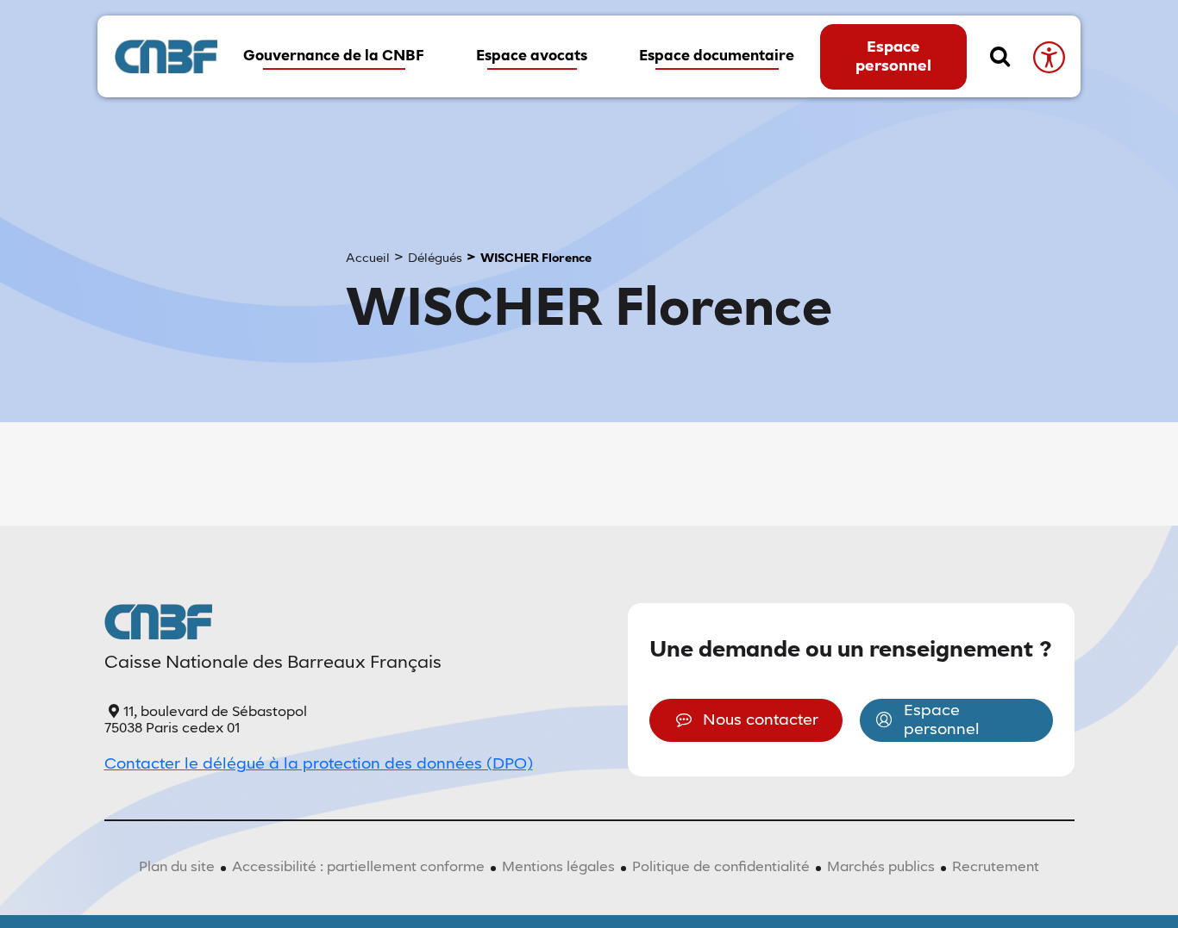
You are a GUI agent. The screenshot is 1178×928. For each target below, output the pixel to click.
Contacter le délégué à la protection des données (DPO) (318, 764)
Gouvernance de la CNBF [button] (333, 56)
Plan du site (177, 868)
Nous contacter (760, 720)
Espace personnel (893, 57)
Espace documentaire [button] (716, 56)
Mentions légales (558, 868)
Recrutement (995, 868)
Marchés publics (881, 868)
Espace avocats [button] (531, 56)
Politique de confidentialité (721, 868)
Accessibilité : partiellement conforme (358, 868)
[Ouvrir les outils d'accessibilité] (1048, 56)
